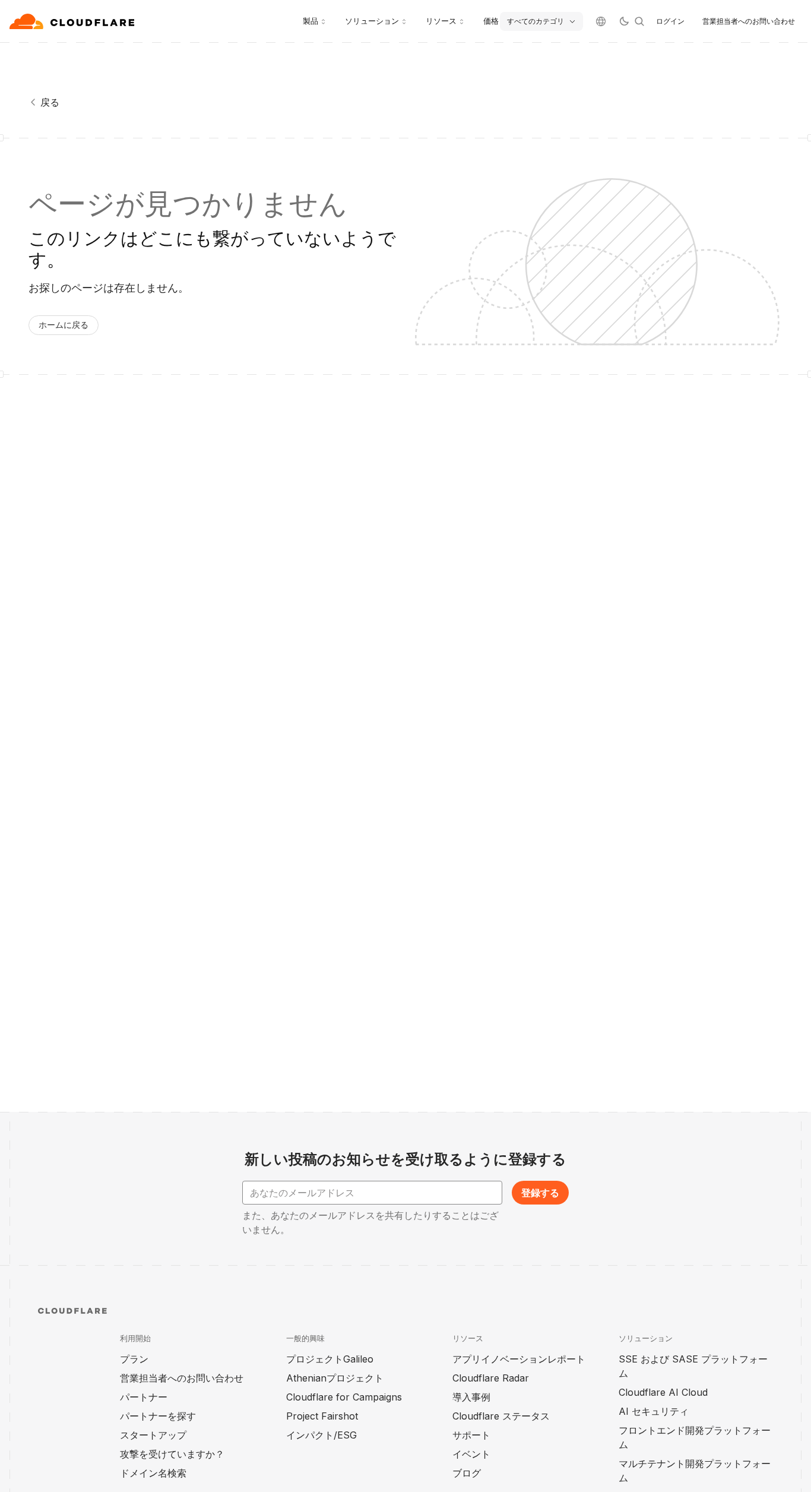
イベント (471, 1454)
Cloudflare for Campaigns (344, 1397)
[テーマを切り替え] (624, 21)
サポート (471, 1435)
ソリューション (372, 21)
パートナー (143, 1397)
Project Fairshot (322, 1416)
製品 (310, 21)
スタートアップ (153, 1435)
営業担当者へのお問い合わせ (748, 21)
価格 (491, 21)
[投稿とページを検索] (639, 21)
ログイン (670, 21)
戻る (49, 102)
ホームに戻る (63, 325)
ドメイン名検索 (153, 1473)
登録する (540, 1193)
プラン (134, 1359)
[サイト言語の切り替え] (601, 21)
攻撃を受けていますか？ (172, 1454)
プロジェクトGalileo (329, 1359)
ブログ (466, 1473)
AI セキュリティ (654, 1411)
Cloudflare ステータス (501, 1416)
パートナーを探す (158, 1416)
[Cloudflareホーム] (73, 21)
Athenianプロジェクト (335, 1378)
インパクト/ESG (321, 1435)
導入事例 (471, 1397)
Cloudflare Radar (490, 1378)
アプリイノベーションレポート (518, 1359)
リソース (441, 21)
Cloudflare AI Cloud (663, 1392)
